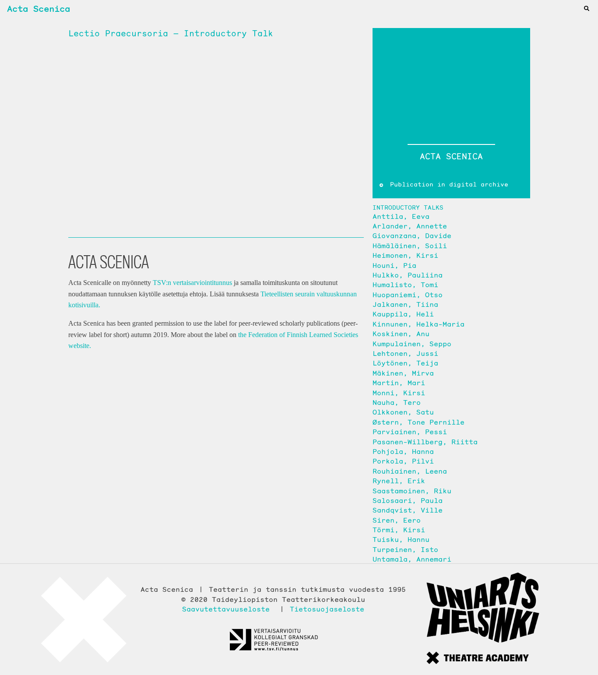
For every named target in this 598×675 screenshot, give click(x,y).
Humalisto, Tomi (405, 284)
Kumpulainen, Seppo (412, 343)
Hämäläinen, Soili (410, 245)
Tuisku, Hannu (401, 539)
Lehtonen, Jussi (405, 353)
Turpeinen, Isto (405, 549)
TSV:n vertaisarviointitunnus (192, 282)
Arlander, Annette (410, 225)
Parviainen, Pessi (410, 431)
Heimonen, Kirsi (405, 255)
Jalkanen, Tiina (405, 304)
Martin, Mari (399, 382)
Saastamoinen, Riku (412, 490)
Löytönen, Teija (405, 363)
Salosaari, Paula (408, 500)
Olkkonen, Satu (403, 412)
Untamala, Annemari (412, 559)
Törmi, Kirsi (399, 529)
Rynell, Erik (399, 480)
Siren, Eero (397, 520)
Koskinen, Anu (401, 333)
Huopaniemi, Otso (408, 294)
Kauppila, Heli (403, 313)
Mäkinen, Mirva (403, 373)
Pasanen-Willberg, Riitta (425, 441)
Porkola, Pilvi (403, 461)
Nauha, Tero (397, 402)
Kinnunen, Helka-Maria (418, 324)
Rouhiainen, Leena (410, 471)
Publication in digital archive (447, 184)
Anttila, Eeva (401, 216)
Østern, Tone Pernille (418, 422)
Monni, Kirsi (399, 392)
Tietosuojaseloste (327, 609)
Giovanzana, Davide (412, 235)
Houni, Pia (394, 265)
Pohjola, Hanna (403, 451)
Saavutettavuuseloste (226, 609)
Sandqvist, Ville (408, 510)
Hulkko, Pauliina (408, 275)
